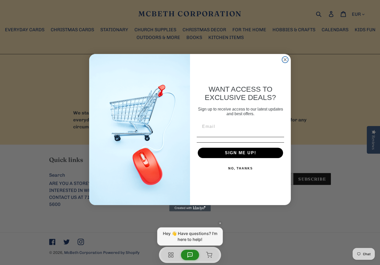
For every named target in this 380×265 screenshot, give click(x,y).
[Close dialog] (285, 60)
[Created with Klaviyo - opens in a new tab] (190, 208)
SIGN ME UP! (240, 153)
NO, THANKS (240, 168)
